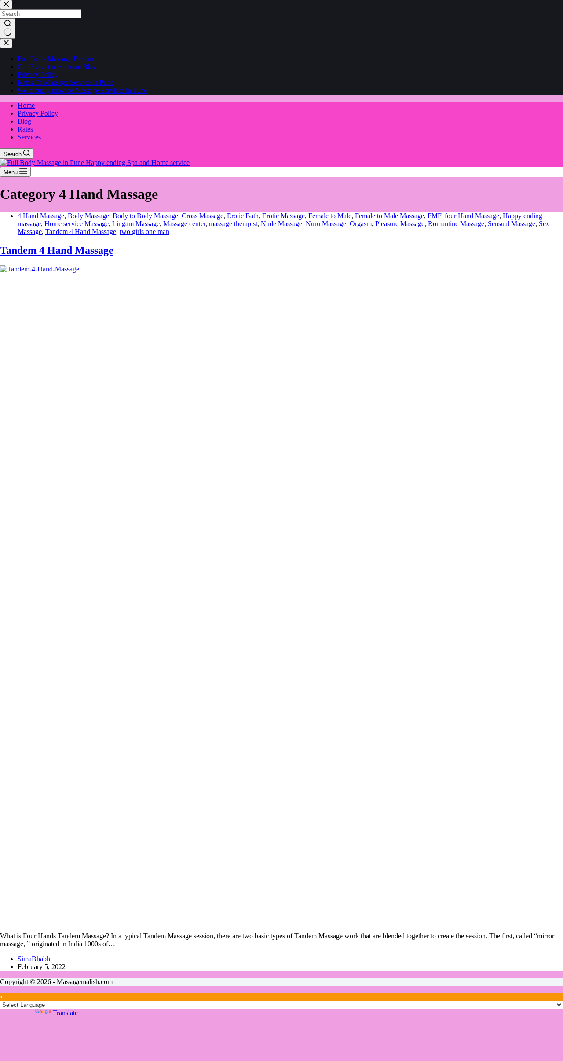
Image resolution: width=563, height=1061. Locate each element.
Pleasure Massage (399, 223)
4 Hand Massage (41, 216)
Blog (24, 121)
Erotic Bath (243, 216)
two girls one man (144, 231)
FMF (434, 216)
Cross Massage (202, 216)
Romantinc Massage (456, 223)
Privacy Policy (38, 113)
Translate (65, 1013)
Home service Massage (76, 223)
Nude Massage (281, 223)
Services (29, 137)
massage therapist (233, 223)
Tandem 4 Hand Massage (80, 231)
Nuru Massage (326, 223)
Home (26, 105)
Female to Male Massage (389, 216)
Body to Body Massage (145, 216)
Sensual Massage (511, 223)
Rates (25, 129)
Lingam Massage (136, 223)
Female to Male (329, 216)
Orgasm (361, 223)
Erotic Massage (283, 216)
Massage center (184, 223)
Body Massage (88, 216)
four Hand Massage (472, 216)
